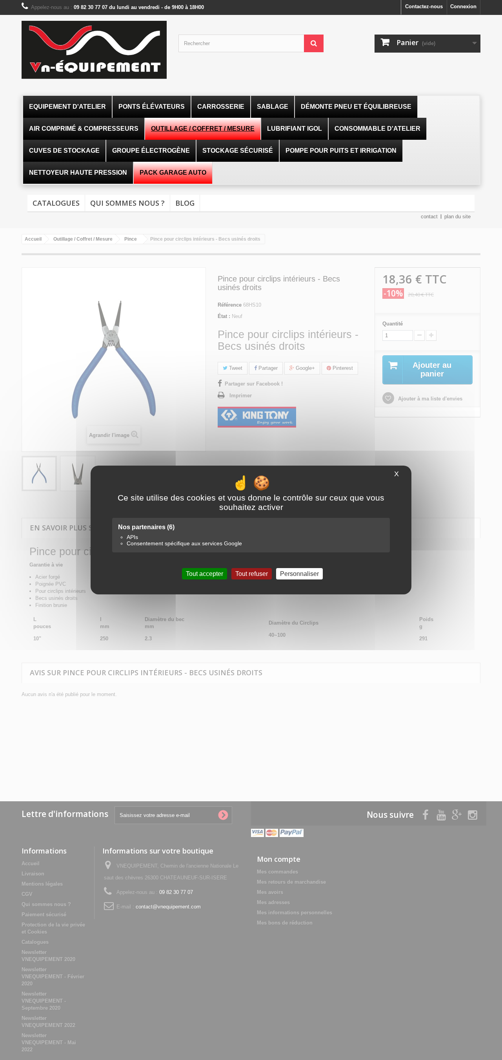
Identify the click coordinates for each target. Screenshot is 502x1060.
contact (429, 216)
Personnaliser (299, 573)
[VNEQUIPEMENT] (94, 50)
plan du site (457, 216)
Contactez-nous (424, 6)
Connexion (463, 6)
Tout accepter (204, 573)
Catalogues (56, 203)
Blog (185, 203)
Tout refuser (251, 573)
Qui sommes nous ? (127, 203)
